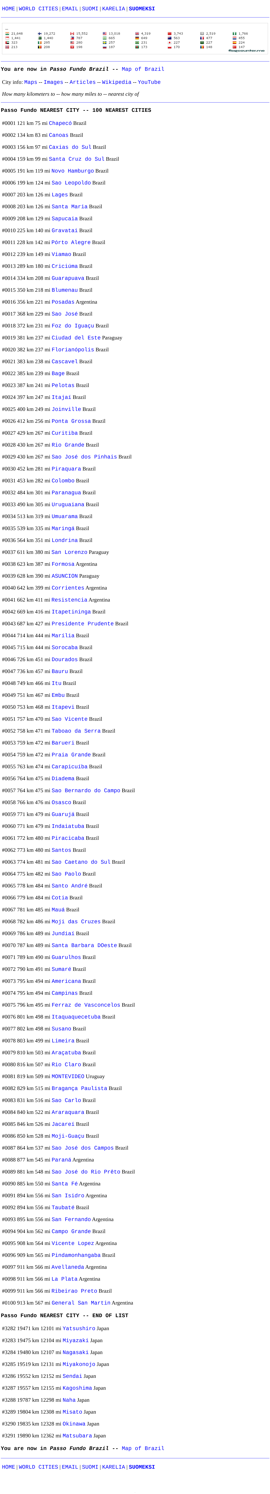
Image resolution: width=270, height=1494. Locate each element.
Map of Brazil (143, 69)
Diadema (63, 779)
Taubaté (63, 1208)
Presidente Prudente (83, 624)
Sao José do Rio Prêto (86, 1172)
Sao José (65, 314)
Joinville (66, 409)
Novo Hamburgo (72, 171)
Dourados (65, 660)
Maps (30, 82)
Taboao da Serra (76, 731)
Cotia (60, 898)
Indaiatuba (68, 826)
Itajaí (61, 397)
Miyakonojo (79, 1364)
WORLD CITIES (38, 9)
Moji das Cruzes (76, 922)
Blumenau (65, 290)
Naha (69, 1400)
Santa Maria (70, 207)
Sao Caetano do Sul (81, 862)
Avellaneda (67, 1267)
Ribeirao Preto (74, 1291)
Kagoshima (77, 1388)
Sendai (72, 1376)
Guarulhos (66, 957)
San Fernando (71, 1220)
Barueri (63, 743)
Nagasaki (76, 1352)
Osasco (61, 803)
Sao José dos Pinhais (84, 457)
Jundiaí (63, 934)
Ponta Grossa (71, 421)
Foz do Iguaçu (73, 326)
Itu (56, 683)
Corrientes (68, 588)
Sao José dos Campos (83, 1148)
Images (53, 82)
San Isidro (68, 1196)
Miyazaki (76, 1341)
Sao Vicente (70, 719)
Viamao (61, 254)
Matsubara (77, 1436)
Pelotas (63, 385)
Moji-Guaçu (68, 1136)
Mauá (58, 910)
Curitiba (65, 433)
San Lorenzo (69, 552)
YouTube (149, 82)
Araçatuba (66, 1053)
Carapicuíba (70, 767)
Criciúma (65, 266)
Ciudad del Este (76, 338)
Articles (83, 82)
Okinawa (74, 1424)
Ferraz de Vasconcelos (86, 1005)
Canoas (59, 135)
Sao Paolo (66, 874)
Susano (61, 1029)
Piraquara (66, 469)
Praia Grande (71, 755)
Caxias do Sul (70, 147)
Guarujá (63, 814)
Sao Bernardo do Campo (86, 791)
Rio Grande (68, 445)
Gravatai (65, 231)
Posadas (63, 302)
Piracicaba (68, 838)
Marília (63, 636)
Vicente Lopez (73, 1243)
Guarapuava (68, 278)
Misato (72, 1412)
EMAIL (70, 9)
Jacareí (63, 1124)
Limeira (63, 1041)
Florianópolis (73, 350)
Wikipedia (117, 82)
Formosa (63, 564)
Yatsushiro (79, 1329)
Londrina (65, 540)
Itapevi (63, 707)
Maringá (63, 529)
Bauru (60, 671)
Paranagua (66, 493)
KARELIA (113, 9)
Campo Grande (71, 1232)
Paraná (61, 1160)
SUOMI (90, 9)
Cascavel (65, 362)
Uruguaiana (68, 505)
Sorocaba (65, 648)
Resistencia (69, 600)
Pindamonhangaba (76, 1255)
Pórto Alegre (71, 242)
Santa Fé (65, 1184)
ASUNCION (65, 576)
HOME (8, 9)
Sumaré (61, 969)
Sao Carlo (66, 1100)
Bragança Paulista (79, 1088)
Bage (58, 374)
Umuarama (65, 517)
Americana (66, 981)
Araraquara (68, 1112)
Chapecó (60, 123)
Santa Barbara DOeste (84, 945)
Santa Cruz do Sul (77, 159)
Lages (60, 195)
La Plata (64, 1279)
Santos (61, 850)
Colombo (63, 481)
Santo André (70, 886)
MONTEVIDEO (68, 1077)
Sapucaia (65, 219)
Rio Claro (66, 1065)
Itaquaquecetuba (76, 1017)
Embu (58, 695)
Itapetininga (71, 612)
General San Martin (81, 1303)
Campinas (65, 993)
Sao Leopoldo (71, 183)
